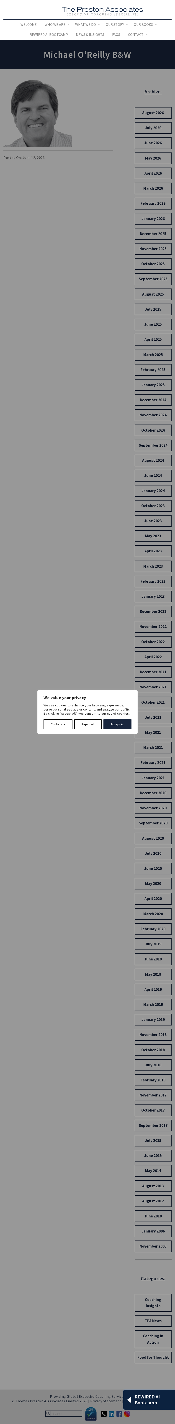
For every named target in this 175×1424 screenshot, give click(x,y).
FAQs (116, 34)
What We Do (85, 24)
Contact (136, 34)
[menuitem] (28, 25)
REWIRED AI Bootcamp (49, 34)
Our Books (143, 24)
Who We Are (55, 24)
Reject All (88, 724)
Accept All (117, 724)
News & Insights (90, 34)
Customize (58, 724)
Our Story (115, 24)
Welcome (29, 24)
